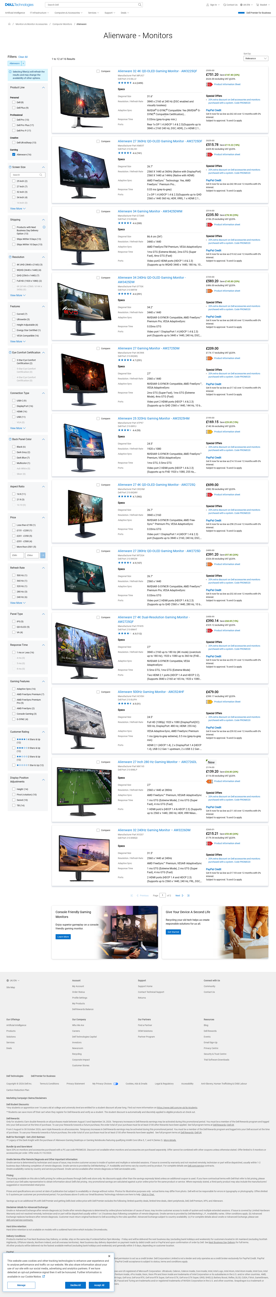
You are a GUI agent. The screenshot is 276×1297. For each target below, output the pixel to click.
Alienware (14, 63)
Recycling (77, 1054)
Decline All (75, 1285)
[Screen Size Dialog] (11, 168)
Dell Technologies (14, 1076)
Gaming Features (20, 681)
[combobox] (94, 4)
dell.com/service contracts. (19, 1220)
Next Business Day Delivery (222, 1242)
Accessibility (187, 1083)
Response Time (19, 644)
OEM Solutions (145, 1031)
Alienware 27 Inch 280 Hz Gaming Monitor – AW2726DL (157, 762)
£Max (30, 555)
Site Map (10, 987)
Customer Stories (80, 1065)
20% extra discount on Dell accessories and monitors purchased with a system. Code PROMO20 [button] (234, 101)
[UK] (9, 24)
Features (15, 306)
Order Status (78, 992)
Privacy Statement (76, 1083)
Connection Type (19, 393)
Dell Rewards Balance (82, 1009)
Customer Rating (19, 731)
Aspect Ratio (17, 486)
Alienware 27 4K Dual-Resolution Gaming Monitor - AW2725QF (154, 619)
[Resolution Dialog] (11, 258)
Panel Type (16, 613)
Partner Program (146, 1036)
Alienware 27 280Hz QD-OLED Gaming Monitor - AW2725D (159, 551)
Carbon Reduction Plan (17, 1090)
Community (209, 986)
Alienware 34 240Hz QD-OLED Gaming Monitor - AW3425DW (152, 280)
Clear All (23, 56)
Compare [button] (105, 71)
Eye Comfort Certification (26, 352)
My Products (78, 1003)
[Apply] (42, 555)
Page (155, 895)
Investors (76, 1042)
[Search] (41, 175)
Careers (76, 1031)
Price (13, 517)
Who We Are (78, 1025)
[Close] (109, 1256)
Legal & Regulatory (164, 1083)
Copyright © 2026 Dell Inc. (19, 1083)
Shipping (15, 219)
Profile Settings (79, 997)
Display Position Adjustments (19, 779)
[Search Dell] (140, 4)
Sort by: (247, 53)
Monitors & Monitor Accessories (31, 24)
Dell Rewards (210, 1031)
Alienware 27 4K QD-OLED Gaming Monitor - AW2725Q (156, 485)
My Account (78, 986)
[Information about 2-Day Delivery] (44, 227)
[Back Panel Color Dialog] (11, 440)
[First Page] (131, 895)
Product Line (17, 87)
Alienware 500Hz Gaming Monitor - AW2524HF (151, 692)
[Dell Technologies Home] (19, 4)
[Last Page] (188, 895)
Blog (206, 1025)
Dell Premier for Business (258, 12)
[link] (230, 4)
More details (170, 1140)
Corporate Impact (81, 1059)
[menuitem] (39, 13)
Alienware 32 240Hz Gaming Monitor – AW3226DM (154, 830)
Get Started (173, 932)
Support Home (145, 986)
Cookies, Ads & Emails (136, 1083)
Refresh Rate (17, 567)
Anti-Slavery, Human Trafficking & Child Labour (224, 1083)
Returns (142, 997)
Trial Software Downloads (216, 1059)
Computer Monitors (62, 24)
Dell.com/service (196, 1165)
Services (10, 1042)
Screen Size (18, 167)
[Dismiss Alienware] (23, 63)
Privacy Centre (211, 1048)
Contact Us (209, 992)
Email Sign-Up (210, 1042)
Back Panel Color (21, 439)
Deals (9, 1048)
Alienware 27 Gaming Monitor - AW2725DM (148, 348)
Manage (21, 1285)
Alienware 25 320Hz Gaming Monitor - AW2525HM (153, 418)
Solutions (11, 1036)
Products (10, 1031)
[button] (213, 4)
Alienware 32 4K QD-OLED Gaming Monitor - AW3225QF (157, 71)
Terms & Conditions (49, 1083)
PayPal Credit (213, 110)
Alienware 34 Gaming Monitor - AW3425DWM (150, 211)
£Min (14, 555)
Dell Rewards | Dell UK (223, 1125)
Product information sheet (227, 154)
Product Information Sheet (227, 84)
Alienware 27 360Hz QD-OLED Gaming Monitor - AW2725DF (160, 141)
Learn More (63, 936)
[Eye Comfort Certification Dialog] (11, 353)
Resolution (18, 257)
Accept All (99, 1285)
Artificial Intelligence (16, 1025)
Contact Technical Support (151, 992)
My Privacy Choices (102, 1083)
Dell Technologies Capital (84, 1036)
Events (207, 1036)
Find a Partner (145, 1025)
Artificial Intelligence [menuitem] (15, 12)
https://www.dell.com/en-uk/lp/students (177, 1107)
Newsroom (77, 1048)
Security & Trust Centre (215, 1054)
